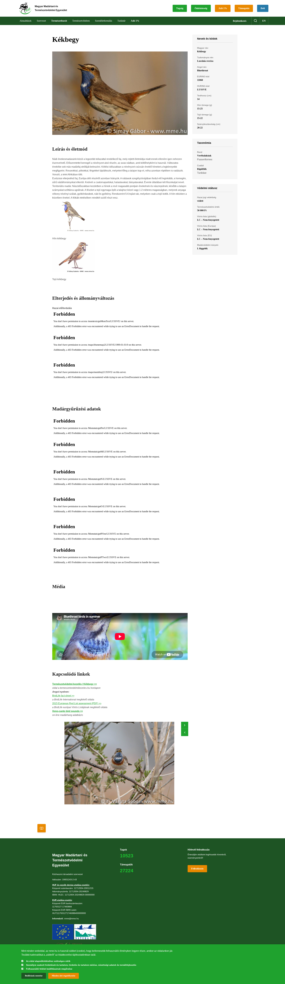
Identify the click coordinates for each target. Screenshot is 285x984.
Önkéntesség (201, 8)
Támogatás (243, 8)
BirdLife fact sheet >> (63, 695)
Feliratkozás (197, 868)
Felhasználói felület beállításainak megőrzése (49, 969)
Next (184, 725)
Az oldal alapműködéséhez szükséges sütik (48, 961)
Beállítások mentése (33, 976)
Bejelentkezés (239, 21)
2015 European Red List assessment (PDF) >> (76, 703)
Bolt (263, 8)
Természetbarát (59, 20)
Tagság (179, 8)
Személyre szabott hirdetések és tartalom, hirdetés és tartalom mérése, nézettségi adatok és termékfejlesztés (81, 965)
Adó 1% (222, 8)
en (264, 20)
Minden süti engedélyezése (63, 976)
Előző (184, 732)
